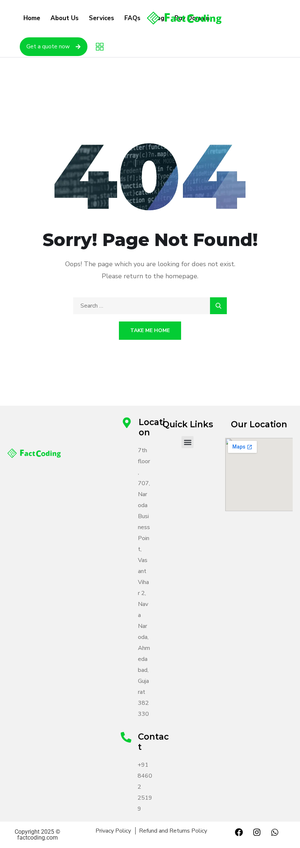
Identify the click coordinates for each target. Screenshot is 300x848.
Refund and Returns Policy (173, 831)
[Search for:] (150, 306)
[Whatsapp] (275, 832)
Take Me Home (150, 330)
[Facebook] (239, 832)
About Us (64, 18)
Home (31, 18)
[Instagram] (257, 832)
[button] (187, 442)
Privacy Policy (114, 831)
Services (101, 18)
